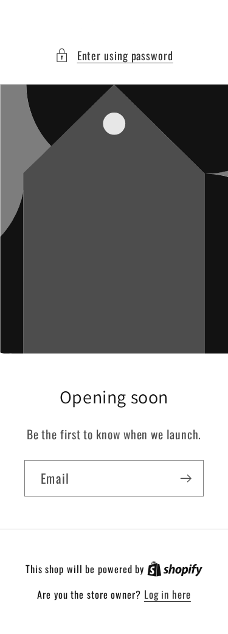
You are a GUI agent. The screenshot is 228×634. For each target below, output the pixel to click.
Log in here (167, 594)
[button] (114, 55)
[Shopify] (174, 568)
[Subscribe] (185, 478)
